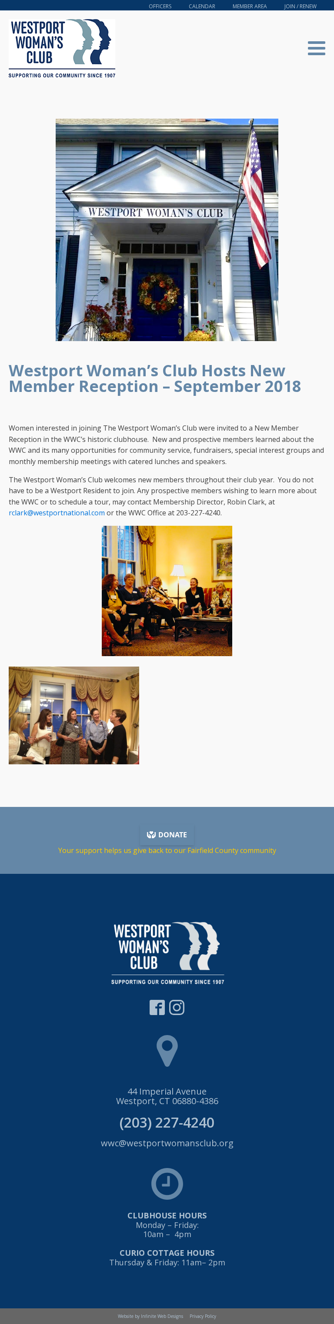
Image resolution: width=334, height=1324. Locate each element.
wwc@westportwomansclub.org (167, 1143)
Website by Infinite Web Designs (150, 1316)
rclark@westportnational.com (57, 513)
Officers (160, 6)
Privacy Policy (203, 1316)
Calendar (202, 6)
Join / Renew (300, 6)
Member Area (250, 6)
